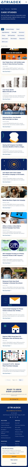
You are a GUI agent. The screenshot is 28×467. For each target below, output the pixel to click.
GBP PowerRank (11, 35)
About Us (17, 443)
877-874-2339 (14, 413)
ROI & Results (14, 38)
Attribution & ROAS (19, 431)
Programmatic (18, 429)
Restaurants (21, 38)
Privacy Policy (12, 453)
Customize (14, 463)
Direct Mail (14, 32)
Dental (18, 29)
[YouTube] (17, 417)
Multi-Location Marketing (6, 427)
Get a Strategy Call (14, 399)
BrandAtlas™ (3, 429)
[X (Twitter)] (15, 417)
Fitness (3, 35)
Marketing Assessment (5, 437)
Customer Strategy (10, 29)
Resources (7, 9)
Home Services (21, 35)
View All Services (18, 434)
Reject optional (14, 459)
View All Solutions (4, 435)
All (2, 29)
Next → (20, 380)
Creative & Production (19, 436)
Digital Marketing (5, 32)
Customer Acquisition (5, 423)
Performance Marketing (20, 425)
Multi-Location (5, 38)
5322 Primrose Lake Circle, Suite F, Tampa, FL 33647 (14, 414)
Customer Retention (5, 425)
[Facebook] (12, 417)
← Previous (8, 380)
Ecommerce (21, 32)
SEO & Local (4, 41)
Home (2, 9)
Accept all (14, 456)
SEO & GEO (17, 427)
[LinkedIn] (10, 417)
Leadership (17, 446)
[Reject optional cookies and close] (25, 448)
